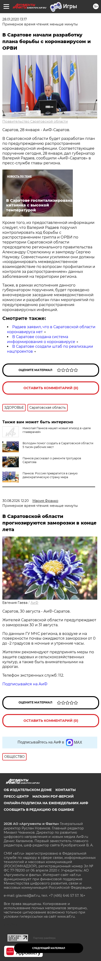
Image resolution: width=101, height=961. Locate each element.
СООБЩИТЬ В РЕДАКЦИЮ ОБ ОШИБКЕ (39, 810)
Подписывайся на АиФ (24, 684)
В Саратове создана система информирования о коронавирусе (41, 339)
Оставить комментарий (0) (50, 388)
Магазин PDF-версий (53, 796)
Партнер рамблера (44, 938)
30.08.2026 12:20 (15, 501)
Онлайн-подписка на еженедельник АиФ (46, 803)
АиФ (34, 603)
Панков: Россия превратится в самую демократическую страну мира (50, 475)
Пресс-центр (16, 796)
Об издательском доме (28, 790)
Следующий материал (48, 948)
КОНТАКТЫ (65, 790)
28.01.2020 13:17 (14, 19)
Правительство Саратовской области (35, 121)
